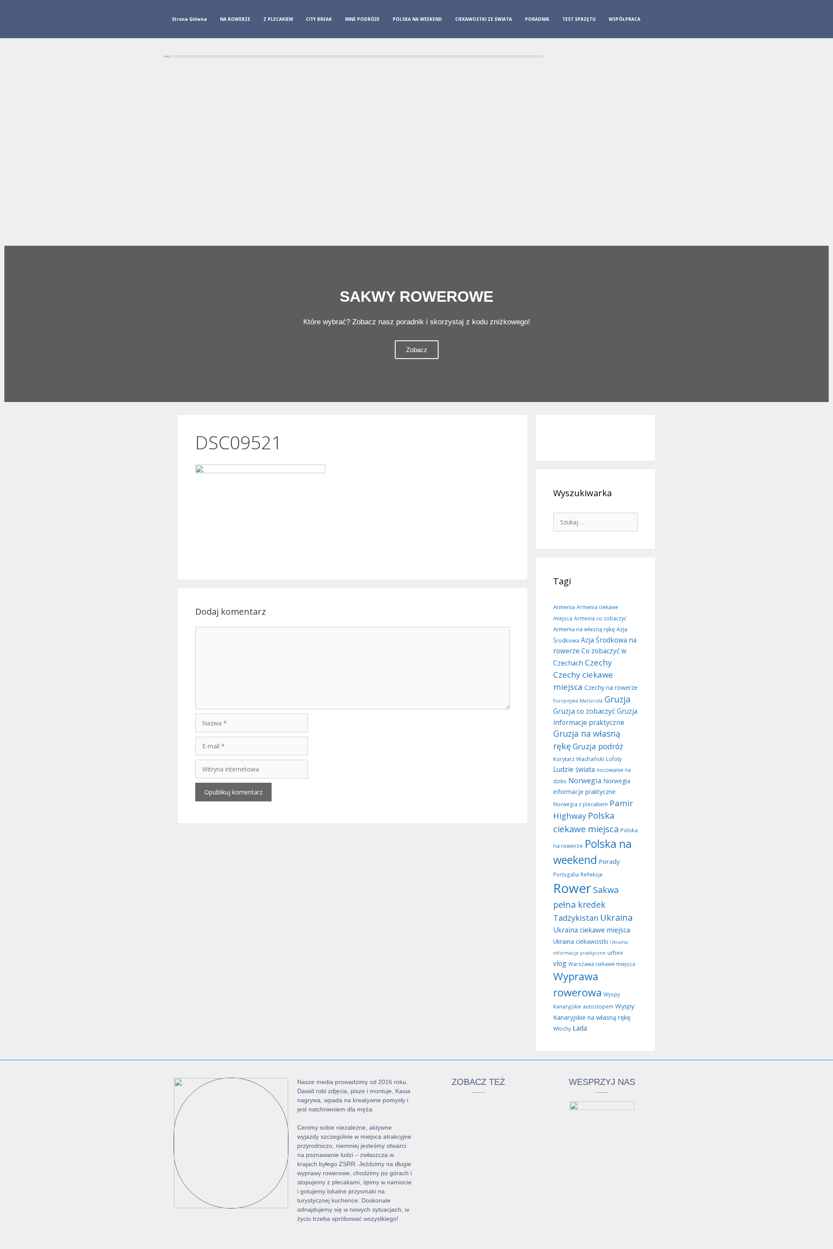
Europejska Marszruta (578, 701)
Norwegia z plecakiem (580, 804)
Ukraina (616, 917)
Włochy (562, 1028)
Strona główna (189, 19)
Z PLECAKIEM (278, 19)
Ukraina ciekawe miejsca (591, 930)
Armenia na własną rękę (584, 629)
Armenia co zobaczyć (600, 618)
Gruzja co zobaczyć (584, 711)
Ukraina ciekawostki (580, 941)
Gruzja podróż (598, 746)
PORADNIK (537, 19)
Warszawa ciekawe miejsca (601, 964)
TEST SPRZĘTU (579, 19)
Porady (609, 861)
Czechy (598, 662)
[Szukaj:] (595, 522)
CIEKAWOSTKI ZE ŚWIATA (483, 19)
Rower (572, 888)
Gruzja (617, 699)
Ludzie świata (574, 769)
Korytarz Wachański (578, 759)
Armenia (564, 607)
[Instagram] (671, 20)
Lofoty (614, 759)
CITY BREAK (319, 19)
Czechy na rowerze (611, 687)
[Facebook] (657, 20)
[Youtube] (685, 20)
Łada (580, 1028)
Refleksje (591, 874)
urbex (615, 952)
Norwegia (584, 780)
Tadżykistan (575, 918)
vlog (560, 963)
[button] (13, 323)
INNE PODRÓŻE (362, 19)
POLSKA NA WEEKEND (417, 19)
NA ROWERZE (235, 19)
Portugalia (566, 874)
